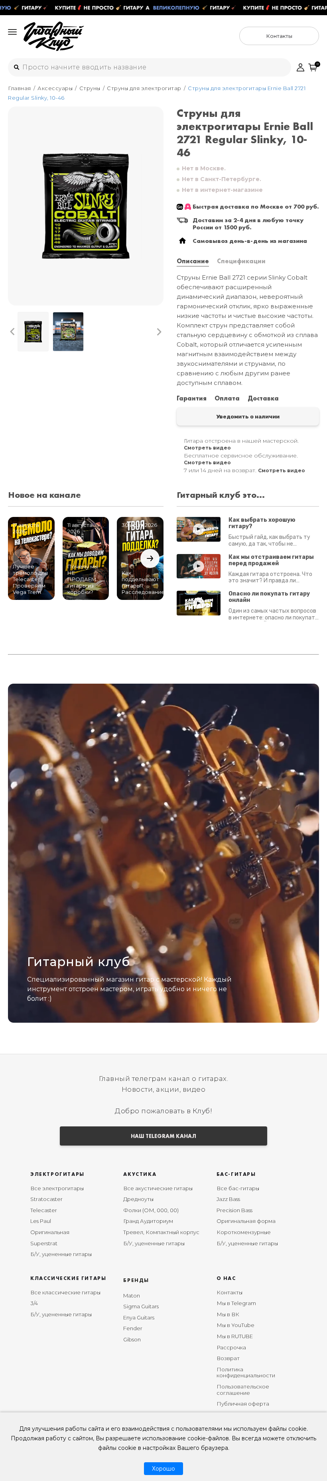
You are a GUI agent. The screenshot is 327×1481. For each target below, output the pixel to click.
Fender (132, 1328)
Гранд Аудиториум (148, 1221)
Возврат (228, 1358)
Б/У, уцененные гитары (61, 1254)
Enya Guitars (138, 1317)
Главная (19, 88)
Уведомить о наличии (248, 416)
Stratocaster (46, 1199)
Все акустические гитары (158, 1188)
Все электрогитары (57, 1188)
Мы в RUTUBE (235, 1336)
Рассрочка (231, 1347)
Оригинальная (49, 1232)
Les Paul (40, 1221)
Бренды (136, 1280)
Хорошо (163, 1468)
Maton (131, 1295)
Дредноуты (138, 1199)
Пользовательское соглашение (243, 1389)
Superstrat (43, 1243)
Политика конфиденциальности (246, 1372)
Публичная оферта (243, 1403)
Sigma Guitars (141, 1306)
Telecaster (43, 1210)
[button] (12, 331)
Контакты (229, 1292)
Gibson (132, 1339)
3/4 (34, 1303)
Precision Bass (234, 1210)
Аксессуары (55, 88)
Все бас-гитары (238, 1188)
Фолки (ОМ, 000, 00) (151, 1210)
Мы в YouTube (235, 1325)
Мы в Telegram (236, 1303)
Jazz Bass (228, 1199)
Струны (89, 88)
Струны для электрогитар (144, 88)
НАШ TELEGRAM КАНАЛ (163, 1136)
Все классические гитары (65, 1292)
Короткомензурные (244, 1232)
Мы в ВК (228, 1314)
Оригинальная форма (246, 1221)
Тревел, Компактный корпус (161, 1232)
